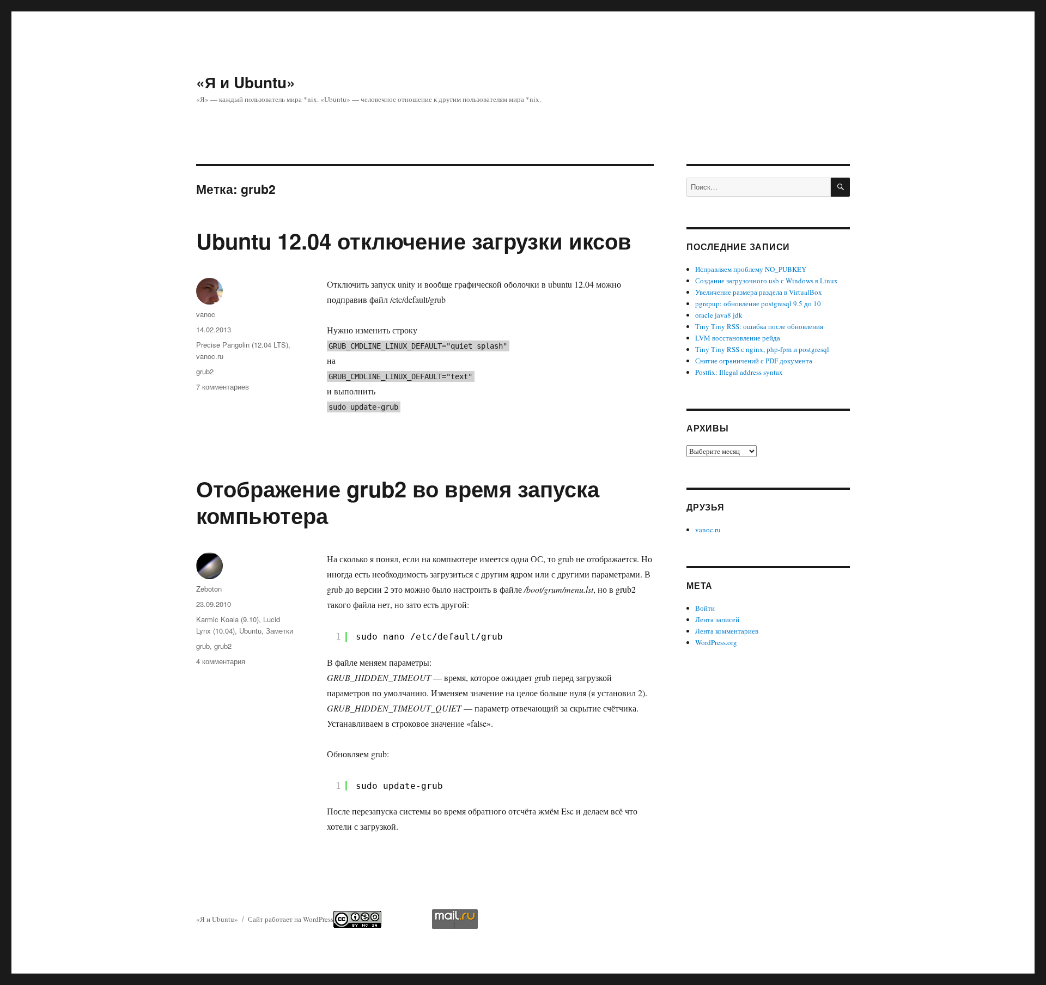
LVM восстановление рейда (737, 338)
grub (203, 646)
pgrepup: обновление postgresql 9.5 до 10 (758, 303)
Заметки (279, 630)
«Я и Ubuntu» (245, 82)
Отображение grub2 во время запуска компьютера (397, 502)
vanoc (205, 314)
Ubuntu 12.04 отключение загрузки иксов (413, 240)
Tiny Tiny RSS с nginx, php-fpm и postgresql (762, 349)
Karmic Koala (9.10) (227, 619)
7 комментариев (222, 386)
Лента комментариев (726, 631)
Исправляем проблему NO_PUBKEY (750, 269)
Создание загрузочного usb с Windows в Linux (766, 280)
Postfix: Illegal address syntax (739, 372)
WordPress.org (716, 642)
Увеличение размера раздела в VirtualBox (758, 292)
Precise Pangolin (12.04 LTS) (242, 344)
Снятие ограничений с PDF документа (753, 361)
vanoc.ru (209, 356)
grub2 (205, 371)
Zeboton (209, 588)
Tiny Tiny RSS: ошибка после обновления (759, 326)
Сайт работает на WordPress (290, 919)
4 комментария (220, 661)
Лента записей (717, 619)
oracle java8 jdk (719, 315)
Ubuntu (250, 630)
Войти (705, 608)
